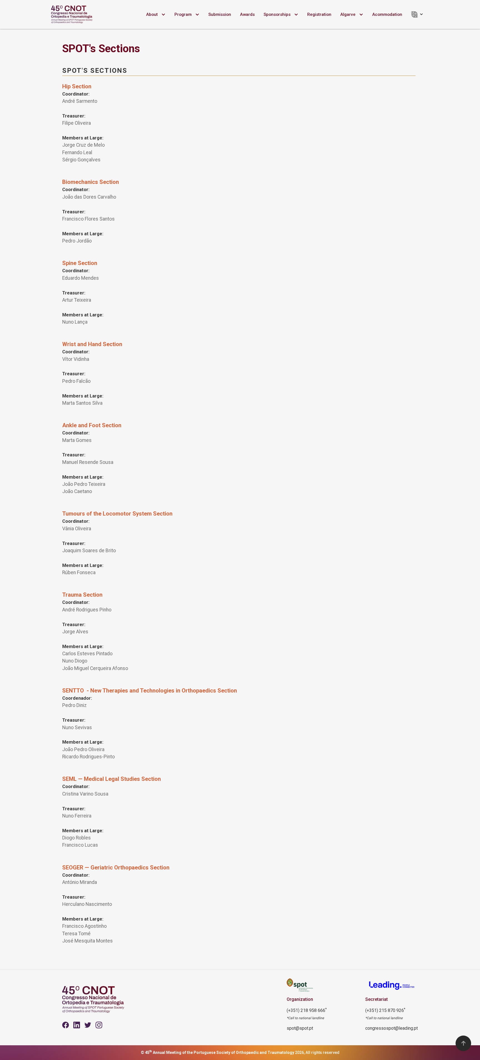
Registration (319, 14)
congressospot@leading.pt (391, 1028)
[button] (156, 14)
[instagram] (99, 1025)
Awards (247, 14)
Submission (219, 14)
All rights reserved (322, 1052)
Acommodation (387, 14)
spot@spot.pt (300, 1028)
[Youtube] (76, 1025)
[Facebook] (65, 1025)
